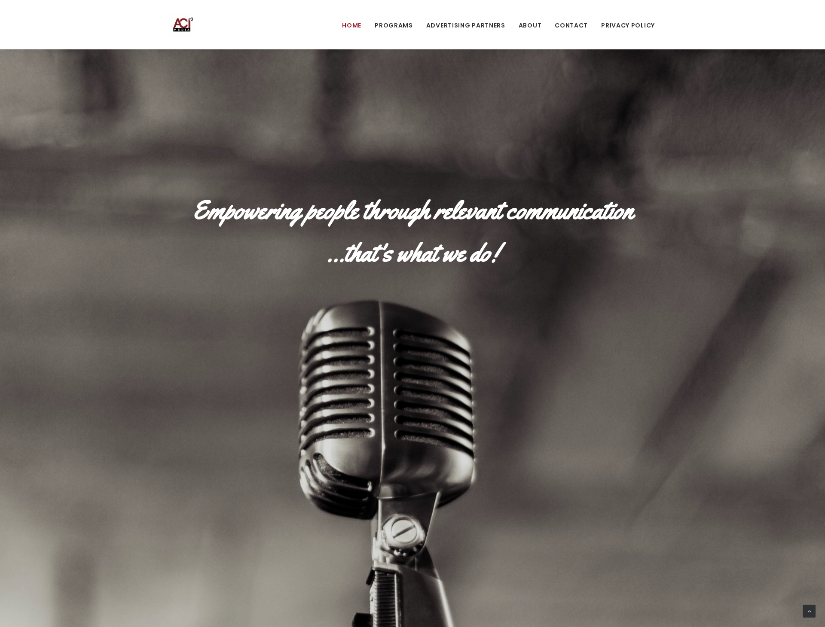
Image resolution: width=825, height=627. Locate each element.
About (530, 25)
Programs (394, 25)
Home (351, 25)
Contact (571, 25)
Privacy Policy (628, 25)
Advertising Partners (465, 25)
